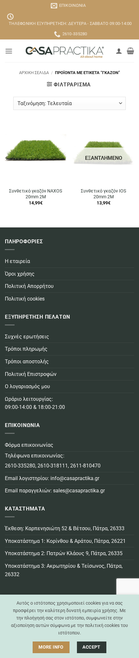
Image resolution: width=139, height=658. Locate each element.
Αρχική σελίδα (34, 72)
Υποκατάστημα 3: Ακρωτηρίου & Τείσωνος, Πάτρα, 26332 (64, 570)
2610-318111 (52, 466)
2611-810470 (85, 466)
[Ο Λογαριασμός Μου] (119, 51)
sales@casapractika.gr (79, 491)
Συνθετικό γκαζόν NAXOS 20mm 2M (35, 193)
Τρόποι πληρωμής (26, 349)
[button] (9, 51)
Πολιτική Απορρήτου (29, 286)
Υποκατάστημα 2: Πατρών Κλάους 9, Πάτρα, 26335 (64, 553)
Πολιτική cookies (25, 299)
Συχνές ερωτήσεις (27, 337)
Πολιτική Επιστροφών (31, 374)
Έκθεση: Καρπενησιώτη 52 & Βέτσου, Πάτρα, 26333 (64, 528)
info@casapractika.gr (74, 478)
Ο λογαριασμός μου (27, 386)
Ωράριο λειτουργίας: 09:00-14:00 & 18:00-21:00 (35, 403)
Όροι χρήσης (20, 274)
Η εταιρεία (17, 261)
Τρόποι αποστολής (27, 361)
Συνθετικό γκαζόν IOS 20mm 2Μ (103, 193)
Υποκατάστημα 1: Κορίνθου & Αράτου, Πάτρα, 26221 (65, 541)
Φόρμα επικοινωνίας (29, 445)
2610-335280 (20, 466)
